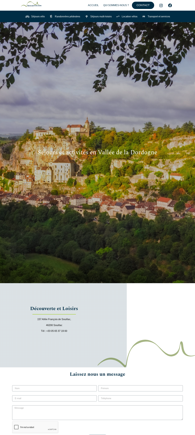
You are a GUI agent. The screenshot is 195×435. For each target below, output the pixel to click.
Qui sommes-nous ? (116, 5)
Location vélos (129, 16)
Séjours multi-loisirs (101, 16)
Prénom (102, 384)
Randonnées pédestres (67, 16)
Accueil (93, 5)
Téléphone (104, 394)
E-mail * (16, 394)
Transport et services (159, 16)
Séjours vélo (38, 16)
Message (17, 404)
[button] (143, 5)
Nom (14, 384)
